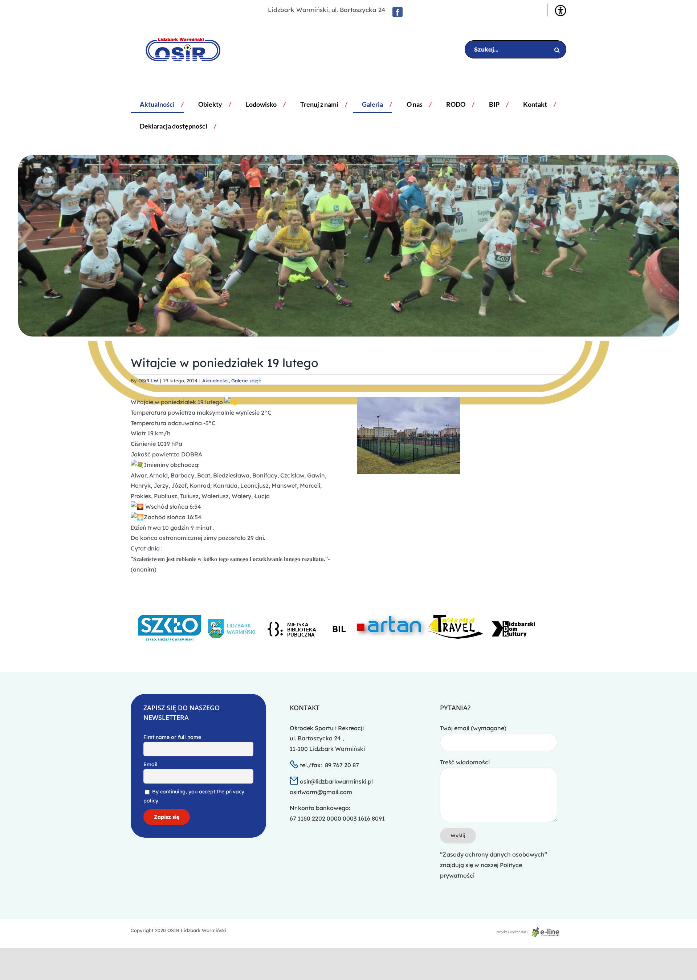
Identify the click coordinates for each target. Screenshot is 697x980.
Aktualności (215, 380)
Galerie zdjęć (246, 380)
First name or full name (172, 737)
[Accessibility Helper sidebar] (560, 10)
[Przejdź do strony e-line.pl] (530, 930)
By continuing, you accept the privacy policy (193, 796)
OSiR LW (148, 380)
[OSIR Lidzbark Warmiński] (178, 49)
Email (150, 764)
